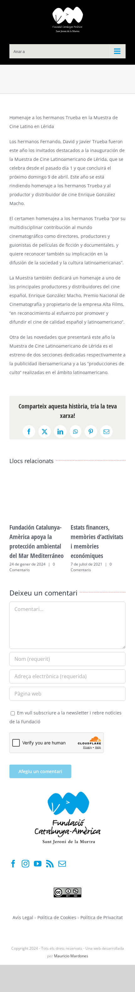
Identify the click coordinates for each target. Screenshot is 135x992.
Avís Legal (23, 917)
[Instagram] (25, 863)
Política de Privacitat (101, 917)
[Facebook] (13, 863)
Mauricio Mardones (71, 956)
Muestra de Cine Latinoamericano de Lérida (60, 159)
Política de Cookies (57, 917)
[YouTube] (37, 863)
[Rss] (50, 863)
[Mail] (62, 863)
